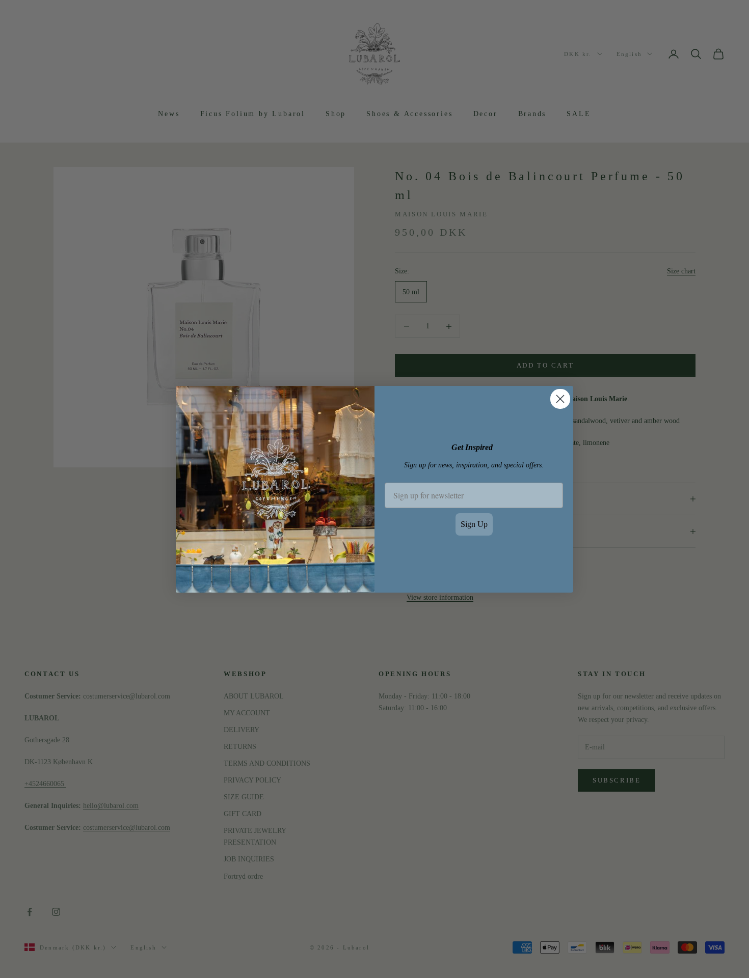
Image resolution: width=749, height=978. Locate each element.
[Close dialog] (560, 399)
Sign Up (474, 524)
